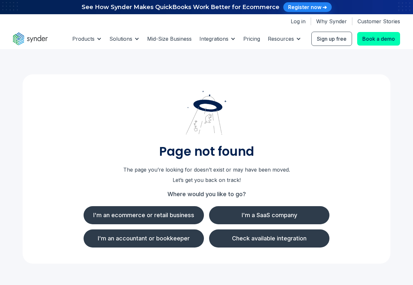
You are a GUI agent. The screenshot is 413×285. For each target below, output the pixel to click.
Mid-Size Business (169, 39)
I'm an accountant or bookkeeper (144, 238)
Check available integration (269, 238)
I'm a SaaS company (269, 215)
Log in (298, 21)
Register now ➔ (307, 7)
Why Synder (331, 21)
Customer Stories (379, 21)
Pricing (251, 39)
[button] (87, 38)
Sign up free (332, 39)
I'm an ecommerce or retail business (143, 215)
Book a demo (378, 39)
